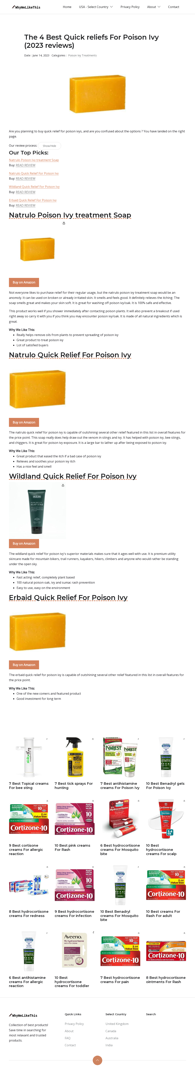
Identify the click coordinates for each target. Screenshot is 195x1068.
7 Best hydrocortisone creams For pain (120, 980)
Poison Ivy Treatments (82, 55)
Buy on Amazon (24, 282)
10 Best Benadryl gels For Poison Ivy (165, 786)
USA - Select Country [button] (94, 7)
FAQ (67, 1038)
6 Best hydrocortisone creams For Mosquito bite (120, 849)
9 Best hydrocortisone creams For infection (74, 914)
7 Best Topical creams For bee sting (29, 786)
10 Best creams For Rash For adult (163, 914)
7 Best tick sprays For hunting (74, 786)
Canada (110, 1031)
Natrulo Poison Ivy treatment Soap (34, 160)
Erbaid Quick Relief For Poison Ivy (33, 200)
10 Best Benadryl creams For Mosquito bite (119, 916)
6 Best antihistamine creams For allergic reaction (27, 982)
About (69, 1031)
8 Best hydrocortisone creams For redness (29, 914)
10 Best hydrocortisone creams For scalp (161, 849)
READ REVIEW (25, 165)
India (109, 1045)
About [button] (152, 7)
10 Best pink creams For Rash (72, 847)
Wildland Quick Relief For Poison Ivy (34, 187)
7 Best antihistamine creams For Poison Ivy (119, 786)
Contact (173, 7)
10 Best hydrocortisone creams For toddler (72, 982)
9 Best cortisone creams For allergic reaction (26, 849)
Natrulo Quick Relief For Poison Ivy (34, 173)
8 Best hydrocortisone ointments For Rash (166, 980)
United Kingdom (117, 1024)
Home (67, 7)
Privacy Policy (130, 7)
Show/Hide (49, 146)
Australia (111, 1038)
